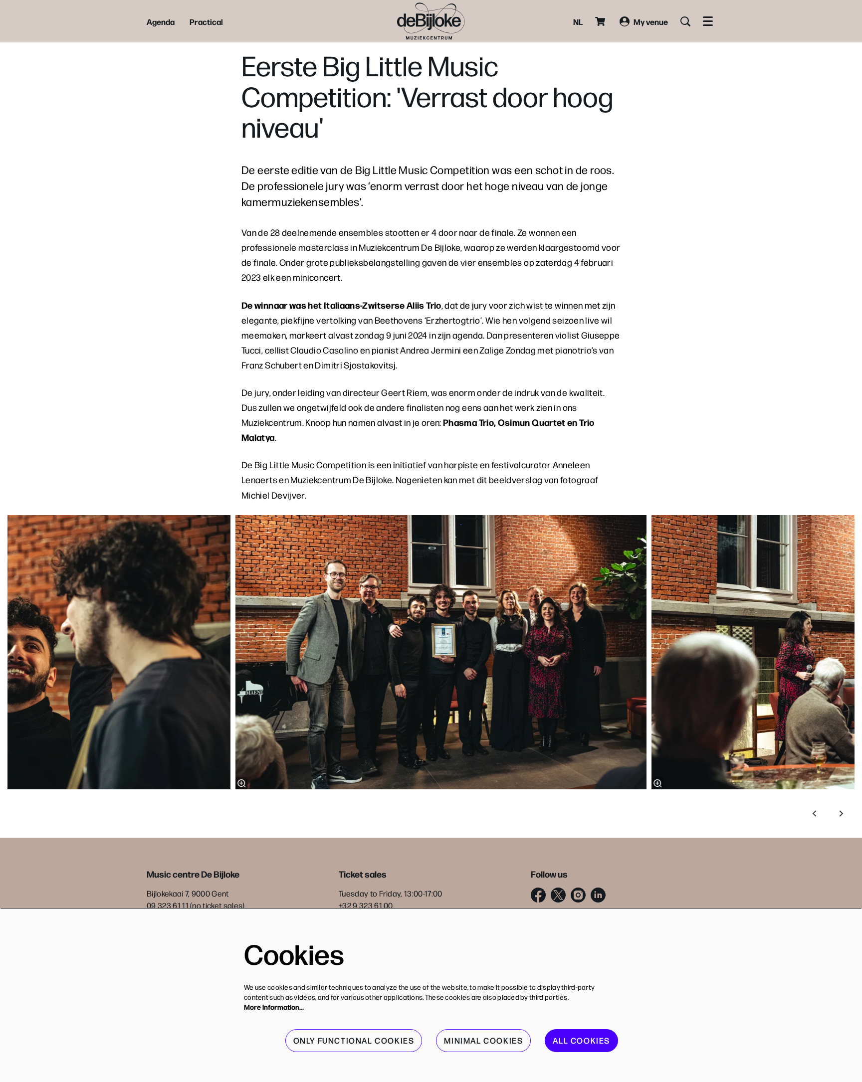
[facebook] (538, 895)
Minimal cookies (483, 1040)
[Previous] (814, 813)
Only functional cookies (354, 1040)
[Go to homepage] (431, 21)
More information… (274, 1007)
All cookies (581, 1040)
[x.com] (558, 895)
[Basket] (601, 21)
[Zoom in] (241, 783)
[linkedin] (598, 895)
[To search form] (685, 21)
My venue (651, 21)
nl (578, 21)
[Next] (841, 813)
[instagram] (578, 895)
